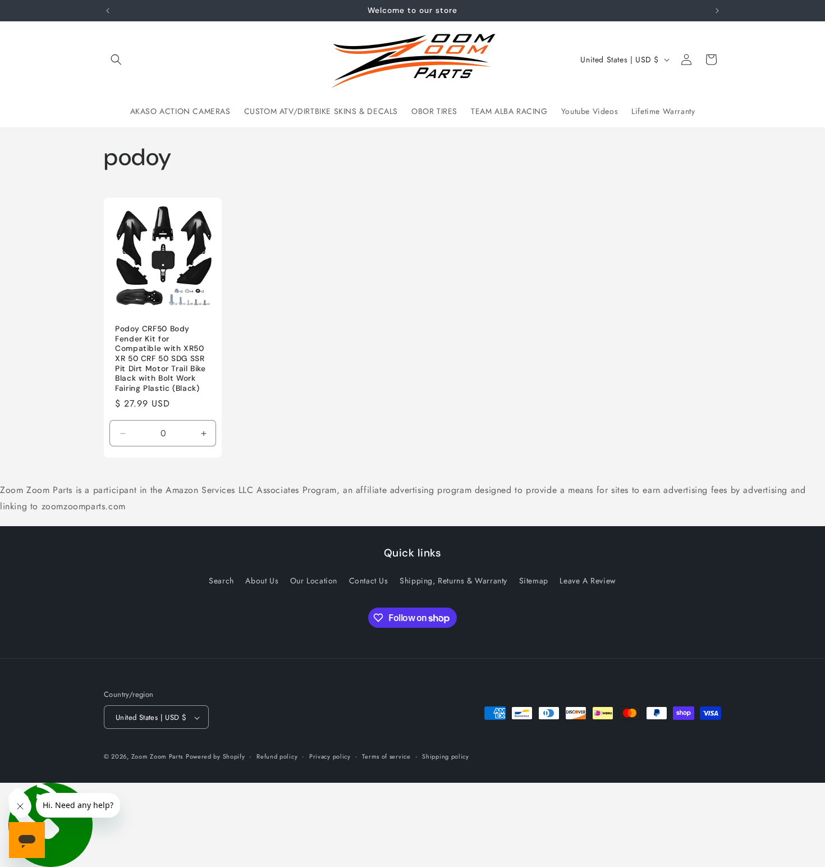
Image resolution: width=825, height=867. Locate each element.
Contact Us (368, 580)
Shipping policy (445, 756)
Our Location (313, 580)
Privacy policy (330, 756)
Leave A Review (588, 580)
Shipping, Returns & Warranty (453, 580)
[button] (116, 59)
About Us (261, 580)
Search (221, 580)
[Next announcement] (717, 10)
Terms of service (386, 756)
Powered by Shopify (215, 756)
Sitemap (533, 580)
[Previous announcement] (107, 10)
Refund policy (276, 756)
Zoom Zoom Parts (157, 756)
